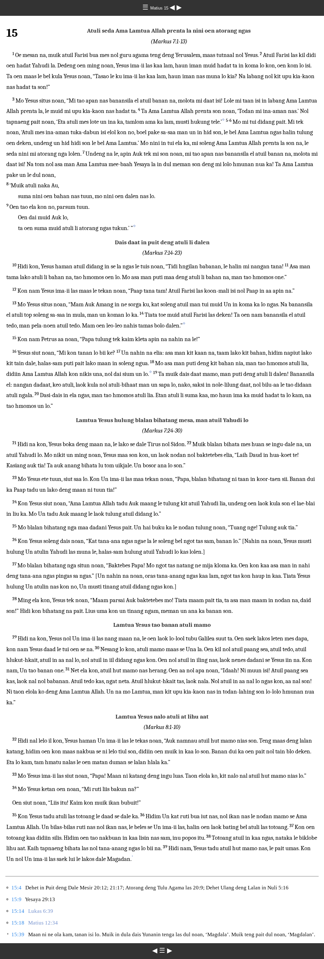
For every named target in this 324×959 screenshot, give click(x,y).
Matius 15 (160, 8)
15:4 (16, 888)
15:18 (17, 923)
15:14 (17, 911)
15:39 (17, 934)
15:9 (16, 899)
